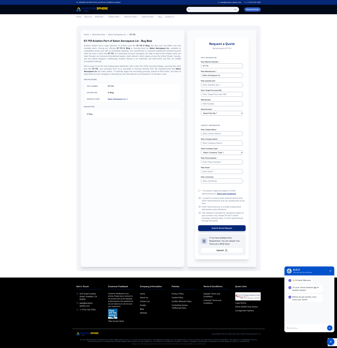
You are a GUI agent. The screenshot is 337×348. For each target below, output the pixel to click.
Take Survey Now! (116, 321)
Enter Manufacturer (209, 71)
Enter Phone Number (209, 158)
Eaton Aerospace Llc (117, 34)
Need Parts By (207, 109)
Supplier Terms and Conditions (211, 295)
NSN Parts (99, 17)
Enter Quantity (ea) (208, 81)
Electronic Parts (130, 17)
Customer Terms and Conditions (212, 301)
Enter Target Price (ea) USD (211, 90)
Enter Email (205, 167)
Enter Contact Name (209, 130)
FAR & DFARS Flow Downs (246, 307)
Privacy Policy (178, 294)
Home (78, 17)
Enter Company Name (209, 139)
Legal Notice (240, 303)
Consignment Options (244, 310)
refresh (330, 271)
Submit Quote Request (222, 228)
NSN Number (206, 100)
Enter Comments (207, 177)
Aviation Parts (113, 17)
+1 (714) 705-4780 (254, 2)
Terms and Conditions (226, 194)
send (330, 328)
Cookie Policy (177, 297)
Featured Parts (147, 17)
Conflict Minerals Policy (182, 301)
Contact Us (169, 17)
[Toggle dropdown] (104, 17)
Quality (143, 305)
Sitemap (143, 313)
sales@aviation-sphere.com (230, 2)
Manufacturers (98, 34)
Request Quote (252, 9)
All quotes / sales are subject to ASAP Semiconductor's (219, 192)
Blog (160, 17)
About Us (88, 17)
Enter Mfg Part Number (210, 62)
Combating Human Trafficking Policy (180, 306)
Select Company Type (209, 149)
